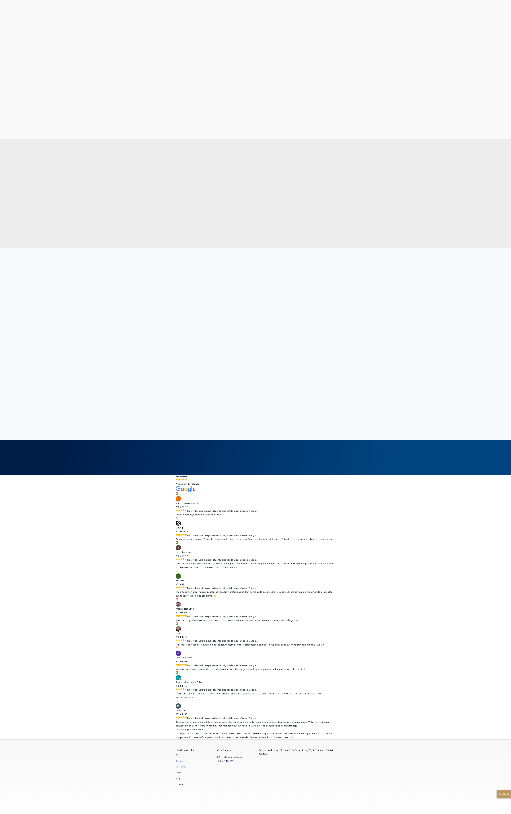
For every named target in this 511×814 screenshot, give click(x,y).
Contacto (504, 794)
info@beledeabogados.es (229, 757)
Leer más (288, 737)
